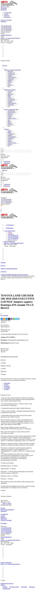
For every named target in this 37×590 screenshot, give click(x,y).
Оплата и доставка (6, 520)
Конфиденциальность (7, 583)
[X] (9, 319)
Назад (10, 232)
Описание (7, 383)
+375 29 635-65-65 (6, 26)
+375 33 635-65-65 (6, 29)
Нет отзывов (4, 315)
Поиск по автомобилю (7, 509)
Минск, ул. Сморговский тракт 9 (10, 38)
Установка (7, 387)
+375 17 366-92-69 (6, 30)
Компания (4, 511)
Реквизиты (7, 17)
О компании (7, 12)
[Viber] (11, 319)
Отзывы (6, 389)
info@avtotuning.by (6, 35)
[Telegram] (19, 319)
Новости (6, 15)
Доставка (7, 386)
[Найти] (2, 159)
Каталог (3, 508)
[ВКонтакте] (2, 319)
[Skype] (16, 319)
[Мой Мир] (7, 319)
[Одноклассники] (4, 319)
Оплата (6, 384)
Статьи (6, 14)
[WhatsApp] (14, 319)
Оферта (3, 585)
